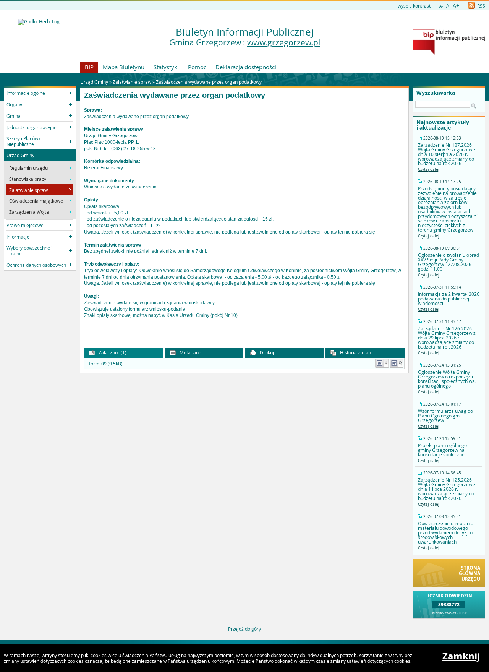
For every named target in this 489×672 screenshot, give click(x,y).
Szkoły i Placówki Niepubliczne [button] (24, 141)
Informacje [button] (17, 237)
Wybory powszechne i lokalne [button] (29, 250)
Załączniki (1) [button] (111, 352)
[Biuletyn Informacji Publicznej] (449, 53)
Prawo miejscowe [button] (25, 225)
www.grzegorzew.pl (283, 42)
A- (441, 6)
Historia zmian (355, 352)
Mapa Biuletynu (123, 67)
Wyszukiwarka (435, 93)
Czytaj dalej (428, 169)
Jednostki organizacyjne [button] (31, 127)
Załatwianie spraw (132, 82)
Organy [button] (14, 104)
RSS (480, 6)
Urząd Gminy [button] (20, 155)
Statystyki (166, 67)
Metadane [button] (189, 352)
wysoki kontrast (414, 6)
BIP (89, 67)
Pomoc (197, 67)
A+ (456, 5)
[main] (244, 219)
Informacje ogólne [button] (25, 93)
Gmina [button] (13, 116)
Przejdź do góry (244, 629)
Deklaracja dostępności (245, 67)
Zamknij (461, 656)
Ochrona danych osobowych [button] (36, 265)
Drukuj (266, 352)
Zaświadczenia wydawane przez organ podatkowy (209, 82)
